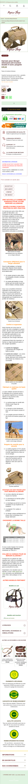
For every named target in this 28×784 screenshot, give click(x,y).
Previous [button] (1, 37)
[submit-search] (21, 5)
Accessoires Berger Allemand (11, 18)
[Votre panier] (17, 6)
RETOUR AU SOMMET (14, 780)
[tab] (9, 186)
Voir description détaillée (7, 81)
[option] (14, 38)
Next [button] (26, 37)
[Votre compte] (24, 6)
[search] (10, 6)
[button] (3, 103)
